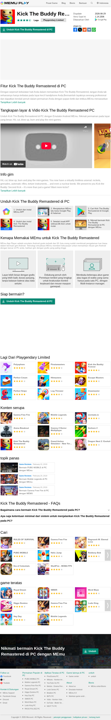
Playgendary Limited (53, 20)
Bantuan (83, 3)
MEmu (14, 3)
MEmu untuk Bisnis (98, 686)
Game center (74, 676)
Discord (6, 700)
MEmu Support (8, 693)
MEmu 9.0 (73, 693)
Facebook (7, 676)
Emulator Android (75, 690)
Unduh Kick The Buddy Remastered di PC (30, 29)
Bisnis (72, 3)
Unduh (92, 651)
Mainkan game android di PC (80, 696)
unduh (93, 676)
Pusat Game (52, 3)
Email (5, 703)
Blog (64, 3)
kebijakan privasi (80, 717)
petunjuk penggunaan (62, 717)
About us (72, 686)
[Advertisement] (55, 59)
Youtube (6, 683)
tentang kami (94, 717)
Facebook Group (9, 696)
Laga (36, 20)
